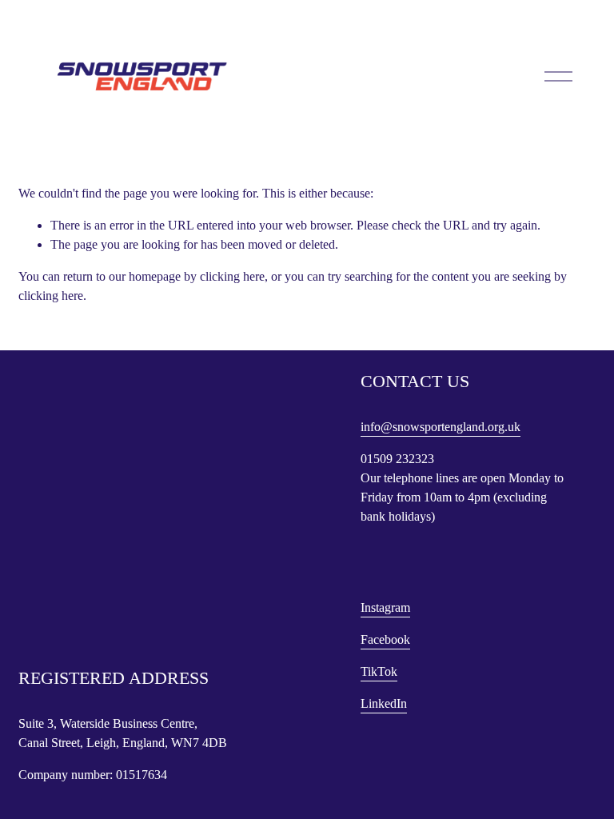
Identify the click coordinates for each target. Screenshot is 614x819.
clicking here (232, 276)
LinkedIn (384, 703)
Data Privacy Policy (63, 650)
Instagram (385, 607)
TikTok (379, 671)
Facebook (385, 639)
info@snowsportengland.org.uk (440, 426)
